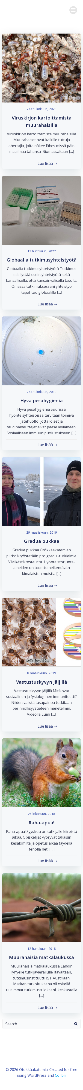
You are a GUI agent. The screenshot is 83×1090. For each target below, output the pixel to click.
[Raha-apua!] (41, 772)
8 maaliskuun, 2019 (41, 673)
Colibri (60, 1075)
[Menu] (73, 10)
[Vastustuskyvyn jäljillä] (41, 631)
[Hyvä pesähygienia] (41, 350)
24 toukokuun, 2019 (41, 392)
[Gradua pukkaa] (41, 491)
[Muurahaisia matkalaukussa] (41, 907)
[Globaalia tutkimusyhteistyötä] (41, 209)
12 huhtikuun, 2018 (41, 948)
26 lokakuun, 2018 (41, 813)
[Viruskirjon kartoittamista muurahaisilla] (41, 67)
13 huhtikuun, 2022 (41, 251)
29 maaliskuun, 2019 (41, 532)
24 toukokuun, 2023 (41, 109)
